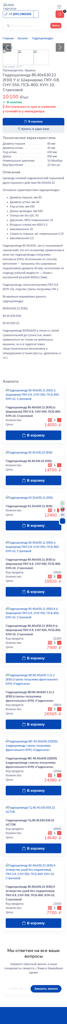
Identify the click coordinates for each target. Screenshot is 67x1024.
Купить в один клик (35, 128)
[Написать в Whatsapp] (62, 503)
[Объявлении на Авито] (62, 515)
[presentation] (7, 47)
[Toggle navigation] (59, 6)
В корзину (35, 121)
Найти (56, 25)
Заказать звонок (46, 988)
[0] (60, 14)
